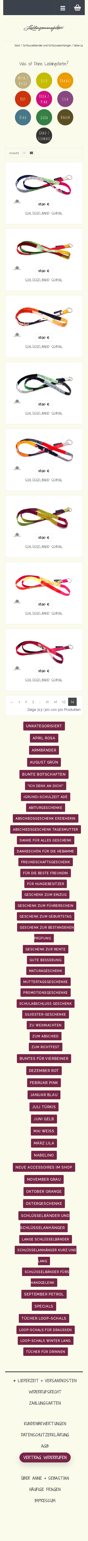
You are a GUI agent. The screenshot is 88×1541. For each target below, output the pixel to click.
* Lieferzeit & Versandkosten (45, 1380)
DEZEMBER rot (44, 1071)
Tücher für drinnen (45, 1351)
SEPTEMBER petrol (44, 1294)
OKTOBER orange (44, 1191)
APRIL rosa (44, 738)
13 (64, 702)
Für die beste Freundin (45, 873)
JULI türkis (44, 1107)
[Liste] (24, 153)
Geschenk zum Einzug (46, 894)
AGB (45, 1446)
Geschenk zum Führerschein (45, 905)
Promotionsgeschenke (45, 992)
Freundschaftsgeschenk (45, 862)
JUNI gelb (44, 1119)
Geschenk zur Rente (46, 949)
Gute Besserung (46, 960)
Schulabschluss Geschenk (45, 1003)
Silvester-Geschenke (45, 1014)
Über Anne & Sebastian (45, 1478)
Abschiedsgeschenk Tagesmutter (45, 829)
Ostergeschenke (44, 1204)
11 (47, 702)
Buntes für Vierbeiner (44, 1059)
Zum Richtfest (46, 1047)
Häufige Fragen (45, 1489)
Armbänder (44, 750)
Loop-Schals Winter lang (45, 1340)
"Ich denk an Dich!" (45, 786)
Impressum (45, 1500)
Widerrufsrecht (45, 1392)
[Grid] (31, 153)
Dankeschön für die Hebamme (45, 851)
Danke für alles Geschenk (46, 840)
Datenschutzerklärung (45, 1435)
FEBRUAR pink (44, 1083)
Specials (44, 1306)
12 (55, 702)
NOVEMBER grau (44, 1179)
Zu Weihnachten (45, 1025)
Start (17, 45)
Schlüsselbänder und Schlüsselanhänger (47, 45)
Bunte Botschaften (44, 774)
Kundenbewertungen (45, 1423)
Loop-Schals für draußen (45, 1330)
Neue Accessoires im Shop (44, 1167)
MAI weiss (44, 1131)
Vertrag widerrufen (45, 1457)
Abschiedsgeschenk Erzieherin (45, 818)
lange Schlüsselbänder (45, 1239)
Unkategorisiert (44, 726)
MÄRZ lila (44, 1143)
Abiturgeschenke (46, 807)
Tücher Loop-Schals (44, 1318)
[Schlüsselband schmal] (44, 183)
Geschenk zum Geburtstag (46, 916)
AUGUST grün (44, 762)
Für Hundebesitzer (45, 884)
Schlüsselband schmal (44, 213)
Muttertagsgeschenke (45, 982)
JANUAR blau (44, 1095)
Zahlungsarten (45, 1403)
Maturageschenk (45, 971)
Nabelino (44, 1155)
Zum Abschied (45, 1036)
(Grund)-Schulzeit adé (45, 797)
